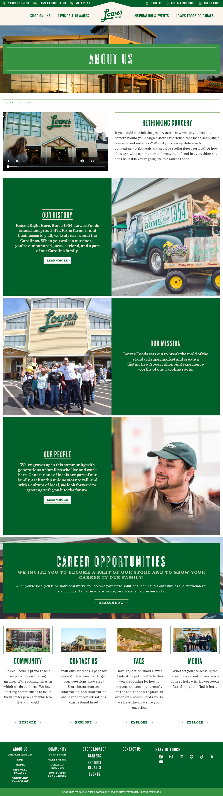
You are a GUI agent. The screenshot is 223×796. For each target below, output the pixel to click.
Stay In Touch (168, 749)
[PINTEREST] (192, 757)
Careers (154, 3)
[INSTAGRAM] (171, 757)
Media (20, 765)
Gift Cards (209, 3)
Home (9, 103)
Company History (20, 755)
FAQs (20, 760)
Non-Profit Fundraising (57, 774)
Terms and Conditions (20, 779)
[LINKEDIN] (181, 757)
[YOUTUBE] (161, 762)
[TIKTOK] (202, 757)
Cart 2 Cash (57, 755)
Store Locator (16, 3)
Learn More (57, 260)
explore (27, 722)
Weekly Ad (80, 3)
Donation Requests (58, 766)
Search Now (111, 602)
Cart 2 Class (57, 760)
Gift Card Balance (20, 771)
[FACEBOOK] (161, 757)
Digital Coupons (181, 3)
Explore (195, 722)
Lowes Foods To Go (49, 3)
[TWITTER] (212, 757)
